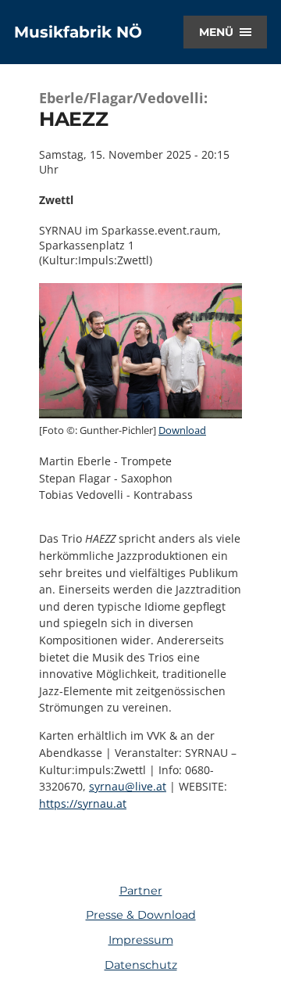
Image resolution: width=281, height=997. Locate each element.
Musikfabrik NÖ (78, 32)
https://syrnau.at (82, 803)
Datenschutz (141, 965)
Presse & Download (141, 915)
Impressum (140, 940)
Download (182, 430)
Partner (140, 891)
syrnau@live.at (127, 786)
